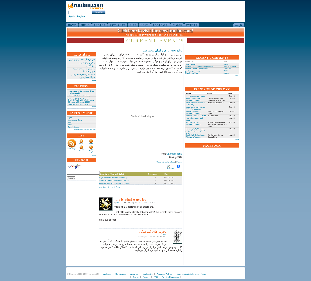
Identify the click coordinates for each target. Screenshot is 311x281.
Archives (107, 274)
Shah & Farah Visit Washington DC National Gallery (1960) (81, 101)
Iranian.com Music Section (85, 129)
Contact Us (148, 274)
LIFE (133, 25)
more (94, 107)
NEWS (144, 25)
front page (71, 149)
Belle (70, 125)
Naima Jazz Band (75, 120)
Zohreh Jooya (73, 127)
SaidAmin (227, 69)
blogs (81, 144)
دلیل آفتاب (90, 65)
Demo (226, 64)
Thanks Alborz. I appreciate (196, 69)
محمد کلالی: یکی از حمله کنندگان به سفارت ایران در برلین (196, 131)
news (91, 144)
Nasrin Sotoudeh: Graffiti (196, 116)
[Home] (85, 9)
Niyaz (70, 118)
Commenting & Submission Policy (191, 274)
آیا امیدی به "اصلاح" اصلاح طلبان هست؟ (84, 70)
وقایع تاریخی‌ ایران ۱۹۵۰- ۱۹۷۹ (79, 95)
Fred (164, 235)
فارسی (238, 25)
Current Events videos (165, 162)
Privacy (146, 277)
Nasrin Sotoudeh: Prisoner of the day (114, 180)
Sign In (71, 16)
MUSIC (85, 25)
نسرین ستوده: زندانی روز (195, 96)
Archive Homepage (170, 277)
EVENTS (191, 25)
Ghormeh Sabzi (174, 153)
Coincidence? (190, 64)
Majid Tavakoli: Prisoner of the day (113, 178)
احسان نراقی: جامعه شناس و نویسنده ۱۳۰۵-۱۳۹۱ (196, 108)
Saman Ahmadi (230, 66)
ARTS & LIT (117, 25)
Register (81, 16)
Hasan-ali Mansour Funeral (79, 104)
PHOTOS (99, 25)
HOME (72, 25)
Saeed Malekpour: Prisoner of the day (193, 99)
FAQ (156, 277)
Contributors (120, 274)
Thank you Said (191, 73)
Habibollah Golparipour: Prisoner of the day (195, 136)
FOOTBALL (160, 25)
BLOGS (177, 25)
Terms (136, 277)
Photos (179, 162)
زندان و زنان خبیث (87, 62)
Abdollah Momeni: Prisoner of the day (114, 183)
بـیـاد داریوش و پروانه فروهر (78, 98)
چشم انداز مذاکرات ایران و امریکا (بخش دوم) (83, 75)
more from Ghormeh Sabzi (109, 187)
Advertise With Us (164, 274)
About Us (134, 274)
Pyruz (70, 122)
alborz (226, 73)
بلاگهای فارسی (91, 151)
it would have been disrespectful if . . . (201, 66)
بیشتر (94, 80)
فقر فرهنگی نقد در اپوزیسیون (82, 59)
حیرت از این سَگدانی (193, 71)
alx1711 (120, 203)
